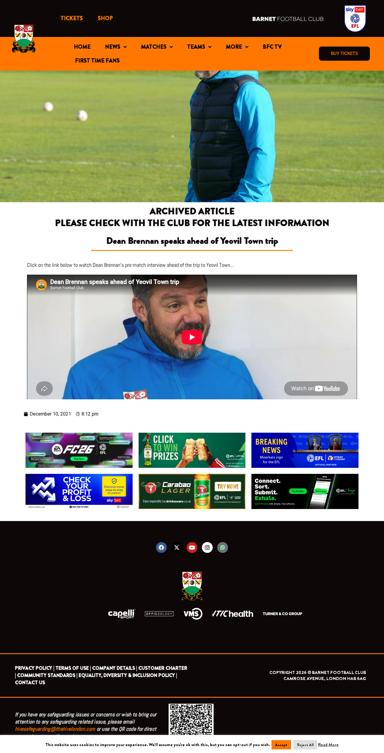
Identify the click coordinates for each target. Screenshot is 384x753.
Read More (328, 744)
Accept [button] (281, 745)
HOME (82, 47)
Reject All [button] (305, 745)
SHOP (105, 18)
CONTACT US (30, 682)
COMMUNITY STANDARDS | (47, 675)
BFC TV (272, 47)
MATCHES (153, 47)
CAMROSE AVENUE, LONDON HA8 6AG (325, 678)
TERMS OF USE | (73, 668)
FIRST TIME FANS (97, 61)
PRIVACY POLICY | (34, 668)
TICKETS (72, 18)
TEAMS (196, 47)
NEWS (112, 47)
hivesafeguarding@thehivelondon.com (55, 728)
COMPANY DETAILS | (114, 668)
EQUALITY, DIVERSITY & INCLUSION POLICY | (128, 675)
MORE (234, 47)
